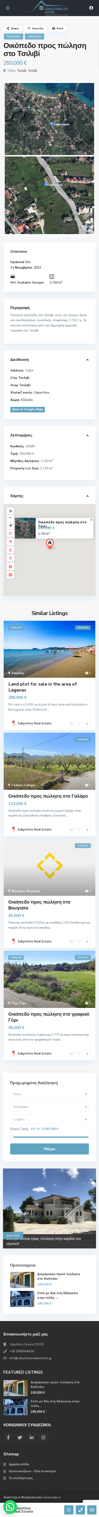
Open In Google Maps (28, 409)
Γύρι (15, 1003)
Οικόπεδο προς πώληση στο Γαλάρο (48, 796)
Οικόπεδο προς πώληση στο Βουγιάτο (39, 905)
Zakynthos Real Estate (23, 1510)
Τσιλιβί (21, 70)
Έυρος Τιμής (19, 1129)
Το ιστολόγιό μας (21, 1478)
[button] (59, 552)
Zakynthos (42, 392)
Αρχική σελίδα (19, 1464)
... (49, 710)
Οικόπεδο (13, 36)
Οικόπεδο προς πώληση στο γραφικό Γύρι (48, 1017)
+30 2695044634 (21, 1351)
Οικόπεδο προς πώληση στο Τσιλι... (62, 524)
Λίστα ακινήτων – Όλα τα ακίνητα (32, 1471)
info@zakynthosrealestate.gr (30, 1358)
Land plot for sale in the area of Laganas (42, 687)
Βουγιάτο (18, 891)
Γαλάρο (17, 785)
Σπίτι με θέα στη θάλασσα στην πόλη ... (57, 1295)
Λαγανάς (18, 673)
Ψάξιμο (49, 1149)
